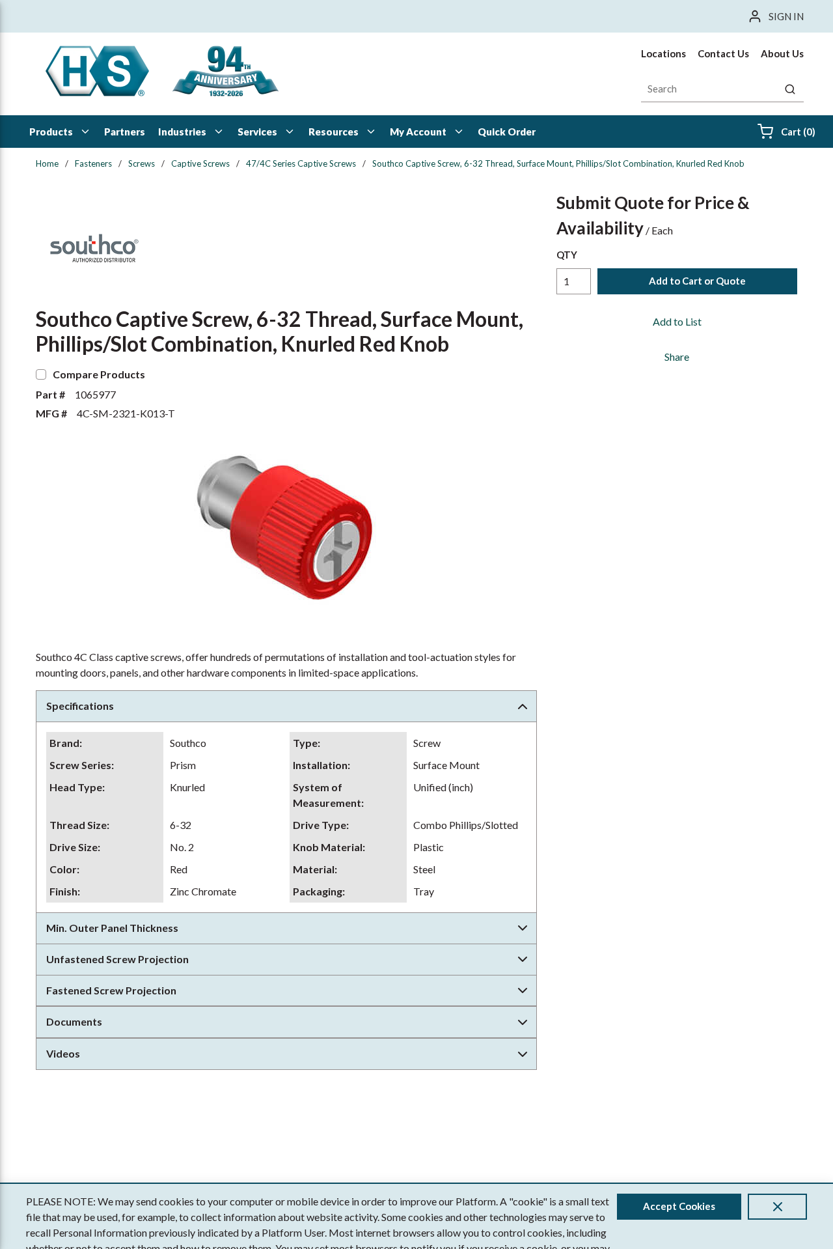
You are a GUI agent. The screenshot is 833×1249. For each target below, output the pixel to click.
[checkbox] (41, 374)
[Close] (777, 1207)
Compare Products (99, 374)
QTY (566, 254)
